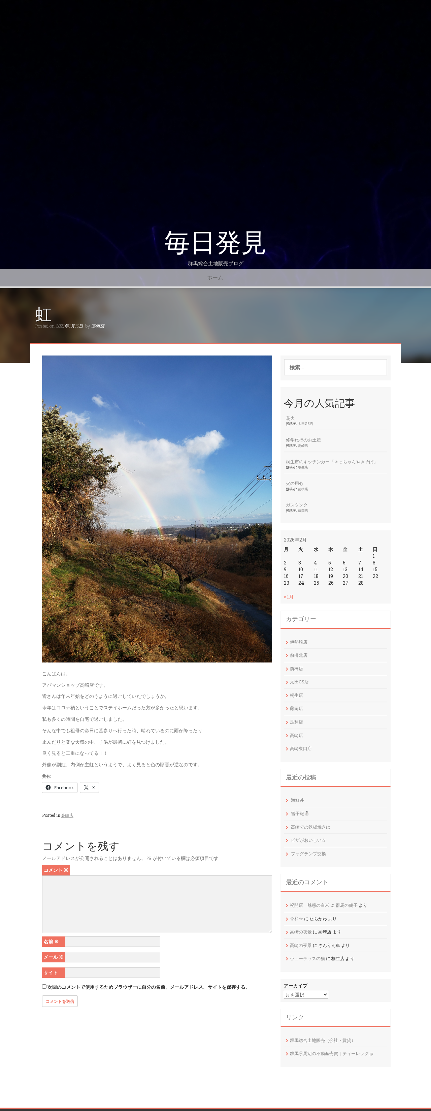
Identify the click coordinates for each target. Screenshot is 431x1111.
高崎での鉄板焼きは (310, 827)
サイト (51, 972)
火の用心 (294, 483)
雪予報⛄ (300, 813)
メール (54, 957)
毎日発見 (215, 242)
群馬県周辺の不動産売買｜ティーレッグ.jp (331, 1053)
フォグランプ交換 (308, 854)
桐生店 (303, 467)
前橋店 (303, 489)
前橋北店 (298, 655)
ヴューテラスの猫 (307, 958)
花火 (290, 418)
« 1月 (289, 596)
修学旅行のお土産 (303, 440)
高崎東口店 (301, 748)
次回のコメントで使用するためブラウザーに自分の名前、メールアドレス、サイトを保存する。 (148, 987)
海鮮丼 (297, 800)
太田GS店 (305, 423)
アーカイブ (295, 985)
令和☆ (296, 919)
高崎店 (97, 326)
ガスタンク (297, 505)
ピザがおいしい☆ (308, 840)
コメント (56, 870)
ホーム (215, 277)
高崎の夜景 (301, 932)
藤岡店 (303, 510)
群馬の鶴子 (347, 905)
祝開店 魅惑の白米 (309, 905)
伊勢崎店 (298, 642)
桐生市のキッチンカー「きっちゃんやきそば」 (332, 462)
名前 (51, 941)
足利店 (296, 722)
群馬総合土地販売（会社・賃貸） (323, 1040)
